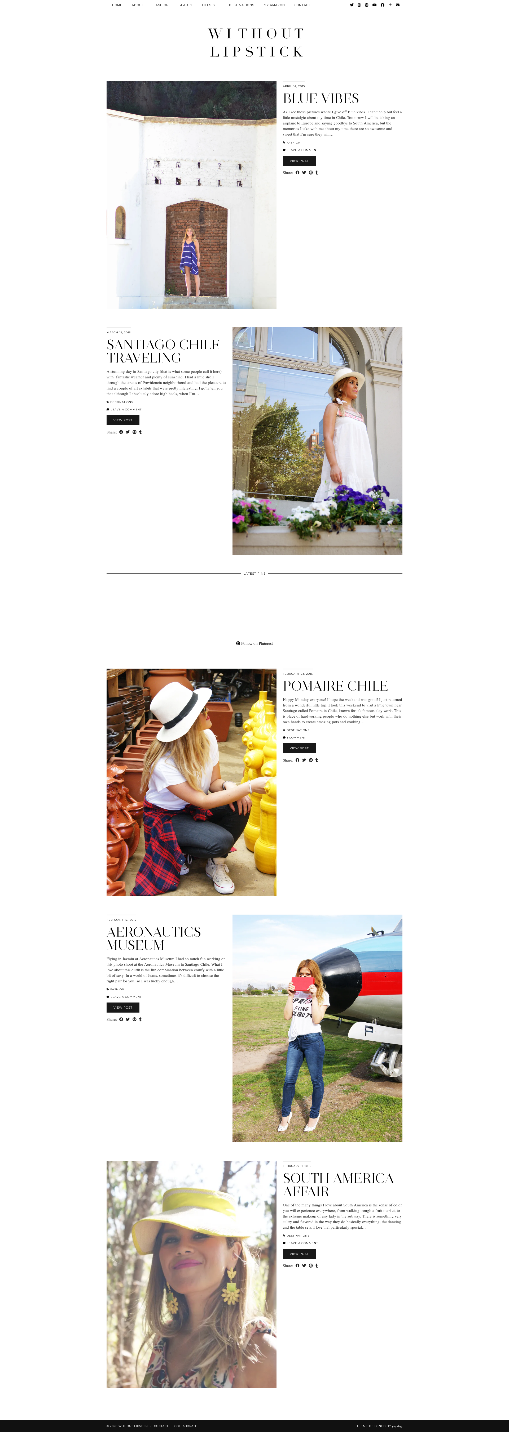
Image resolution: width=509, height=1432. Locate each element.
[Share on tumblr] (316, 172)
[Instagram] (359, 5)
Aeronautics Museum (154, 938)
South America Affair (338, 1185)
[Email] (398, 5)
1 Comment (296, 737)
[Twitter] (352, 5)
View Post (299, 161)
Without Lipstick (133, 1426)
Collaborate (185, 1426)
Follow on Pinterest (256, 643)
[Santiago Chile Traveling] (317, 441)
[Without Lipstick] (254, 42)
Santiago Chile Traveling (163, 351)
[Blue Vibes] (192, 195)
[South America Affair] (192, 1275)
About (138, 5)
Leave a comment (302, 150)
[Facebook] (383, 5)
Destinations (241, 5)
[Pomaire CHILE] (192, 782)
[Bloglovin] (390, 5)
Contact (161, 1426)
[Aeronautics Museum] (317, 1028)
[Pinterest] (367, 5)
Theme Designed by (379, 1426)
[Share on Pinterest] (311, 172)
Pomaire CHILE (335, 686)
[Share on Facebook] (297, 172)
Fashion (161, 5)
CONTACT (302, 5)
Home (117, 5)
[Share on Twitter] (304, 172)
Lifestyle (211, 5)
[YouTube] (374, 5)
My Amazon (274, 5)
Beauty (185, 5)
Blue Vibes (321, 98)
